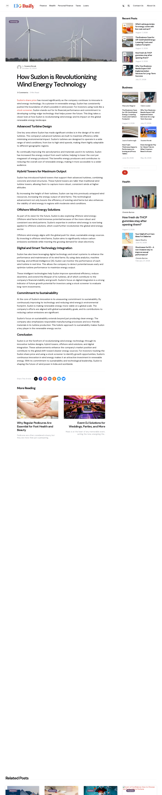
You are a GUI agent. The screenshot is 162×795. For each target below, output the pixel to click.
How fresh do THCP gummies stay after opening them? (143, 55)
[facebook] (40, 379)
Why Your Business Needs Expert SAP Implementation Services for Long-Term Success (145, 71)
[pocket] (45, 379)
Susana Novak (30, 66)
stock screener (24, 110)
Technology (14, 22)
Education (52, 791)
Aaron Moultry (141, 240)
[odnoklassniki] (54, 379)
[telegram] (59, 379)
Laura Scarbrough (129, 140)
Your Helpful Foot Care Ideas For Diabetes (144, 235)
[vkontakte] (50, 379)
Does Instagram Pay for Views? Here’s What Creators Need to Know (148, 148)
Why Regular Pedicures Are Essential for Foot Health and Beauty (35, 426)
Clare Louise (145, 106)
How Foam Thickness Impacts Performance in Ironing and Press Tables (129, 149)
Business (13, 791)
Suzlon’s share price (27, 100)
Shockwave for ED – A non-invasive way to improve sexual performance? (144, 251)
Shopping (131, 791)
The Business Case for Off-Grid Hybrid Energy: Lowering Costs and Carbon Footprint (145, 41)
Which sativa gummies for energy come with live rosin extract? (145, 26)
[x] (36, 379)
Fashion (90, 791)
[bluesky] (63, 379)
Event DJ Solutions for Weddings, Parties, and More (87, 424)
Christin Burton (128, 212)
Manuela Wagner (128, 106)
